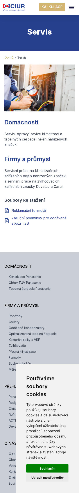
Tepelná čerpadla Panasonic (29, 288)
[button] (72, 7)
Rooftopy (15, 316)
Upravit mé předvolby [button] (47, 477)
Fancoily (15, 357)
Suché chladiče (20, 363)
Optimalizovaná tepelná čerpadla (33, 334)
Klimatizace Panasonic (25, 277)
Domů (9, 57)
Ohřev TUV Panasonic (25, 282)
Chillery (14, 322)
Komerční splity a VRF (24, 340)
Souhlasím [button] (48, 468)
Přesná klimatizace (22, 351)
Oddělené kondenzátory (27, 328)
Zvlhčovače (17, 345)
